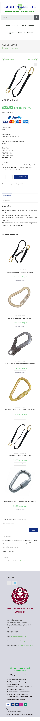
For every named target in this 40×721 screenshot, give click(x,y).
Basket (30, 33)
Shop (14, 25)
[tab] (20, 196)
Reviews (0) (6, 200)
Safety (21, 184)
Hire (22, 25)
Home (8, 25)
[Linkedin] (14, 583)
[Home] (2, 48)
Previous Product (9, 59)
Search (33, 530)
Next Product (31, 59)
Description (7, 196)
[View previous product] (3, 59)
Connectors (18, 315)
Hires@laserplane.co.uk (25, 645)
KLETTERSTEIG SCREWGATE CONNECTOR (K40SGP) (20, 410)
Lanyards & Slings (14, 184)
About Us (21, 33)
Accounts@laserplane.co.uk (23, 641)
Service (31, 25)
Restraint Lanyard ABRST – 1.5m (20, 455)
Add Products (22, 561)
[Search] (36, 17)
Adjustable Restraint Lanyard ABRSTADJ (20, 272)
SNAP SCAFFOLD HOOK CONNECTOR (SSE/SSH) (20, 364)
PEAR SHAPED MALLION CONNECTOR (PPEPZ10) (20, 501)
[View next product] (36, 59)
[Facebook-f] (9, 583)
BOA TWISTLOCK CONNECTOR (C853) (20, 318)
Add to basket (21, 177)
